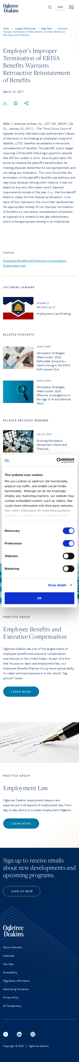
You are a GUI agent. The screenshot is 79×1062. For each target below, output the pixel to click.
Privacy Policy (11, 997)
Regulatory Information (16, 981)
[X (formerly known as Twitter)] (5, 1034)
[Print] (15, 103)
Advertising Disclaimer (16, 989)
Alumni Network (12, 947)
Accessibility (10, 972)
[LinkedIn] (19, 1034)
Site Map (8, 964)
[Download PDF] (5, 103)
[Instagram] (32, 1034)
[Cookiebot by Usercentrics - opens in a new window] (56, 460)
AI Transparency (12, 1006)
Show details (57, 585)
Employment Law (14, 265)
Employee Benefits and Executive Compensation (34, 260)
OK (39, 598)
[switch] (68, 543)
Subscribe (8, 956)
